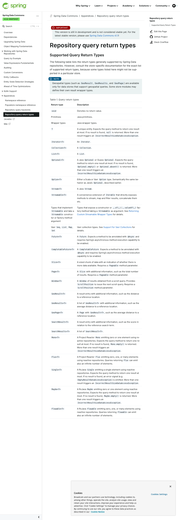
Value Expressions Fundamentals (19, 63)
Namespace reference (15, 100)
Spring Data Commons (66, 15)
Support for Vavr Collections (117, 227)
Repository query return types (19, 114)
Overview (8, 32)
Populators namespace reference (20, 105)
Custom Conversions (13, 72)
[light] (174, 5)
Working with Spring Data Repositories (15, 52)
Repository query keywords (17, 110)
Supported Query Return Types (163, 25)
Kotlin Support (10, 91)
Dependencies (10, 37)
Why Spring (82, 5)
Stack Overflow (161, 42)
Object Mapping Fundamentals (18, 46)
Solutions (144, 5)
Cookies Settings (159, 494)
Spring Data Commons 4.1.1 (104, 35)
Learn (98, 5)
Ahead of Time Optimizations (17, 86)
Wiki (6, 124)
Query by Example (12, 58)
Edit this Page (160, 31)
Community (161, 5)
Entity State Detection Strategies (19, 81)
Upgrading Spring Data (14, 41)
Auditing (7, 68)
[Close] (170, 486)
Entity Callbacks (11, 77)
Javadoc (8, 119)
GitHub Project (160, 37)
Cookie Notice (97, 511)
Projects (111, 5)
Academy (127, 5)
